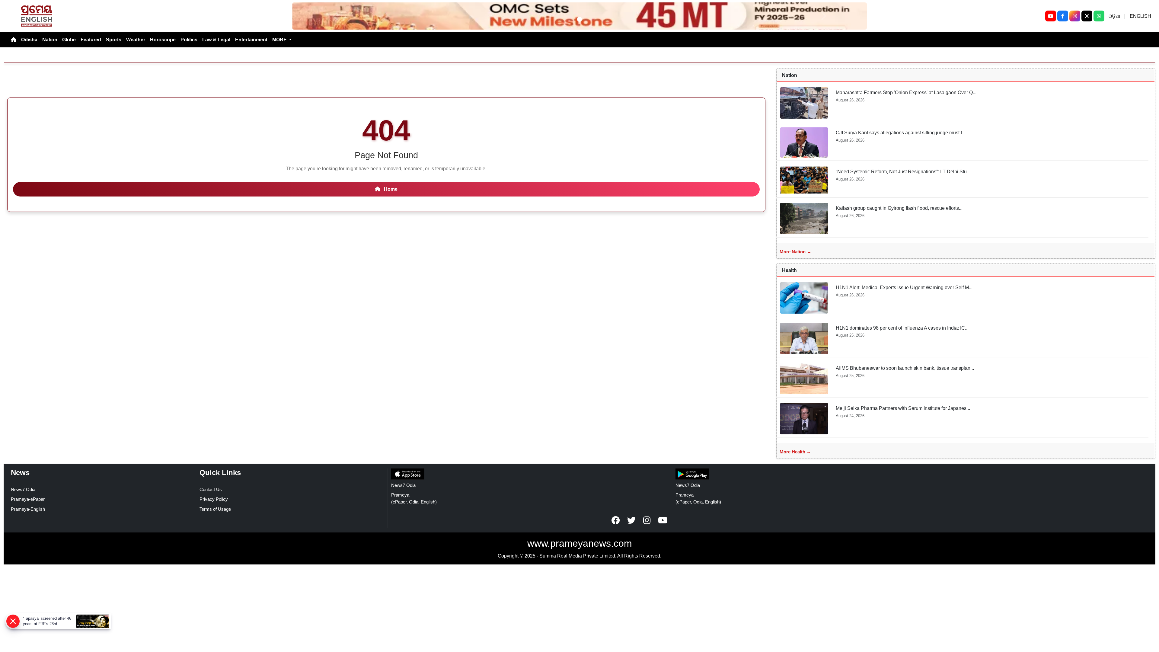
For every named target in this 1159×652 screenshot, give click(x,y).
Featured (91, 39)
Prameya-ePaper (28, 499)
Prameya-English (28, 509)
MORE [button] (280, 39)
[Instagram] (1074, 16)
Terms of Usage (215, 509)
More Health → (795, 451)
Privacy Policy (214, 499)
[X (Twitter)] (1086, 16)
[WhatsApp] (1099, 16)
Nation (49, 39)
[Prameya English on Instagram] (647, 520)
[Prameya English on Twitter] (631, 520)
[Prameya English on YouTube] (662, 520)
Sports (113, 39)
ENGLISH (1140, 16)
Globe (69, 39)
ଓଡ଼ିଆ (1114, 16)
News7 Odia (23, 489)
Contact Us (211, 489)
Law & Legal (216, 39)
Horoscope (163, 39)
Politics (188, 39)
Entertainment (251, 39)
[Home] (13, 40)
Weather (135, 39)
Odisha (29, 39)
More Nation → (795, 251)
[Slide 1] (579, 19)
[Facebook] (1062, 16)
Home (390, 189)
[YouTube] (1050, 16)
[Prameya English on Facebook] (615, 520)
